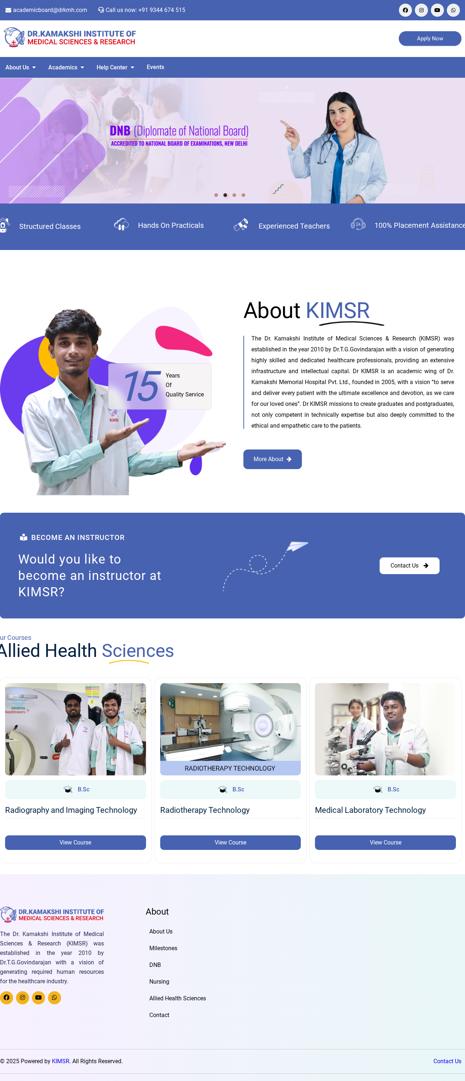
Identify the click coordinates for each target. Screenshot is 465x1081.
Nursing (159, 981)
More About (269, 459)
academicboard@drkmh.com (50, 10)
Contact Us (447, 1061)
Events (155, 67)
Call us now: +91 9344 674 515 (145, 10)
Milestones (163, 948)
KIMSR (60, 1061)
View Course (75, 842)
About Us (18, 67)
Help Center (113, 67)
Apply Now (430, 38)
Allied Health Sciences (177, 998)
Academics (63, 67)
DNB (155, 964)
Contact (159, 1015)
